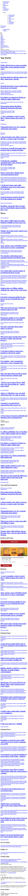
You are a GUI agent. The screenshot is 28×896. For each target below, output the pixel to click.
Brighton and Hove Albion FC (7, 428)
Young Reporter (4, 45)
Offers (2, 43)
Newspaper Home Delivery (15, 845)
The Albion (12, 52)
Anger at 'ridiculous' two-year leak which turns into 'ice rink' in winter (13, 394)
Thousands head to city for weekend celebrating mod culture (13, 128)
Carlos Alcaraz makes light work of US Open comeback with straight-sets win (14, 645)
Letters (2, 40)
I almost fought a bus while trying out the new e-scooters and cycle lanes (14, 138)
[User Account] (14, 33)
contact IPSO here (12, 872)
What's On (3, 39)
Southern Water (4, 62)
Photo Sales (11, 861)
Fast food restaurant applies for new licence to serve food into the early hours (13, 299)
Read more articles (4, 482)
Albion (2, 38)
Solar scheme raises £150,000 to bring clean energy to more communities (14, 246)
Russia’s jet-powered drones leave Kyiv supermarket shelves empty (12, 836)
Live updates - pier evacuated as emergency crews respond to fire (12, 362)
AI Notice (6, 863)
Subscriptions (3, 859)
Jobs (4, 4)
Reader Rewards (14, 859)
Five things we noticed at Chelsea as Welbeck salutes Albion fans (13, 98)
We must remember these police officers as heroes (12, 327)
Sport (2, 37)
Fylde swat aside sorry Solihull (11, 724)
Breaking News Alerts (13, 50)
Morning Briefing (4, 50)
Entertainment (4, 489)
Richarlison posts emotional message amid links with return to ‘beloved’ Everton (13, 698)
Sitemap (22, 861)
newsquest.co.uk (6, 882)
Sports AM (7, 52)
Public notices (6, 1)
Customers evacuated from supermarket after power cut (11, 404)
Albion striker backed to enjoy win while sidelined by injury (13, 466)
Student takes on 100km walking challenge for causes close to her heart (14, 289)
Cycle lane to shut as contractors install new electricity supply (12, 352)
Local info (5, 10)
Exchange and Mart (5, 861)
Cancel (6, 894)
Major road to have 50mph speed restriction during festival (12, 173)
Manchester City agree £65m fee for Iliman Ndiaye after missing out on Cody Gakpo (13, 684)
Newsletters (5, 2)
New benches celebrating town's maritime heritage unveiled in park (13, 257)
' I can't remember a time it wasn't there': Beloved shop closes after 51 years (13, 118)
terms (20, 882)
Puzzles (5, 30)
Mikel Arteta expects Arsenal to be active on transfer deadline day (13, 659)
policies (17, 882)
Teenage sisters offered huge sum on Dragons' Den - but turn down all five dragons (14, 533)
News (2, 35)
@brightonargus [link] (9, 852)
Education (3, 42)
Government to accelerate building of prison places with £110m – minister (14, 755)
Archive (18, 861)
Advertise (7, 845)
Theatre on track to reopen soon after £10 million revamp (14, 522)
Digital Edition (6, 29)
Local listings (6, 9)
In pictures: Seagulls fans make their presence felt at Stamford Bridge (13, 149)
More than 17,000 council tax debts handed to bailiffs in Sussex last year (13, 221)
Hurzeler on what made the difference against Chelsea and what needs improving (14, 477)
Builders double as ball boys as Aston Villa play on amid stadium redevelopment (13, 670)
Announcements (7, 860)
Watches (2, 573)
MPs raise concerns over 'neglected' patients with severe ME (13, 308)
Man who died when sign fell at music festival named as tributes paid (14, 374)
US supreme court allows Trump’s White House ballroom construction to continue (14, 771)
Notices (2, 44)
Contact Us (3, 845)
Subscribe (3, 27)
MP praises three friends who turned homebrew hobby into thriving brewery (13, 338)
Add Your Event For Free (8, 846)
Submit (2, 894)
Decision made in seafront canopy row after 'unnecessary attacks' (14, 78)
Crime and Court (21, 50)
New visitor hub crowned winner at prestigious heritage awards (13, 271)
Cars (4, 6)
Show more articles (5, 421)
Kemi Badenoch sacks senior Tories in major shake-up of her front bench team (14, 820)
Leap (15, 861)
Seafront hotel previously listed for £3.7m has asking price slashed (13, 198)
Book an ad (5, 5)
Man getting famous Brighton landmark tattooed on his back (11, 107)
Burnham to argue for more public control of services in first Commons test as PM (13, 742)
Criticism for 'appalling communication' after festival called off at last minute (13, 162)
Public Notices (14, 860)
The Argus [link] (3, 852)
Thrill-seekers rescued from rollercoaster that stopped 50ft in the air (13, 805)
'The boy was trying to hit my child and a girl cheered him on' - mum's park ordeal (13, 384)
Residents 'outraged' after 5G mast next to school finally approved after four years (13, 208)
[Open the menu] (2, 34)
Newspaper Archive (5, 46)
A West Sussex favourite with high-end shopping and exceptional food (14, 416)
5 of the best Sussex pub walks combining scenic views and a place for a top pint (13, 187)
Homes (4, 7)
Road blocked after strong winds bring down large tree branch (14, 87)
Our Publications (17, 846)
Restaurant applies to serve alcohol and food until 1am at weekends (13, 318)
